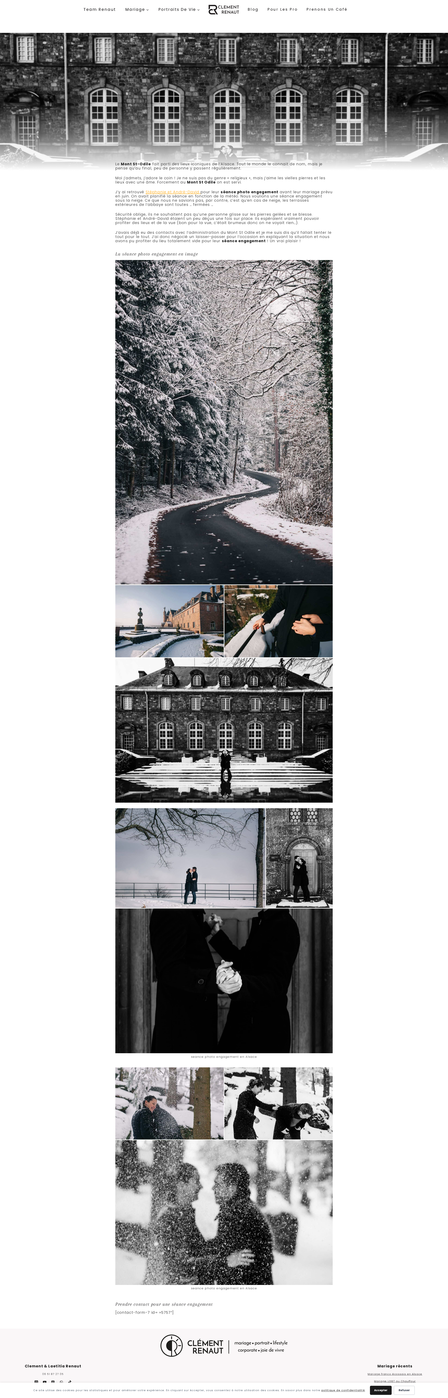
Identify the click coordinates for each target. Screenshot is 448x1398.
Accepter (380, 1390)
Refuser (404, 1390)
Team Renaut (99, 9)
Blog (253, 9)
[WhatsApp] (61, 1382)
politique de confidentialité (343, 1390)
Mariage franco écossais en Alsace (395, 1374)
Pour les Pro (282, 9)
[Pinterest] (53, 1382)
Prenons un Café (326, 9)
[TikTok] (70, 1382)
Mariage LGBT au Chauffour (395, 1381)
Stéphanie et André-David (173, 191)
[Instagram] (36, 1382)
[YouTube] (44, 1382)
